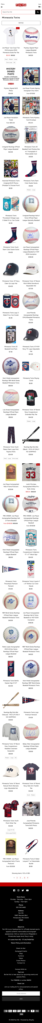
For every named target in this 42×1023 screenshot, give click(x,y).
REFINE (21, 23)
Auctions (21, 956)
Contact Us (21, 963)
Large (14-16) (11, 830)
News (21, 958)
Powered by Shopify (27, 1020)
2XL (14, 62)
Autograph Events (21, 951)
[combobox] (21, 12)
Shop (21, 953)
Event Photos (21, 960)
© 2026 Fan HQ (14, 1020)
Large (15, 59)
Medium (11, 59)
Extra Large (9, 62)
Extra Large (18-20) (11, 833)
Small (6, 59)
